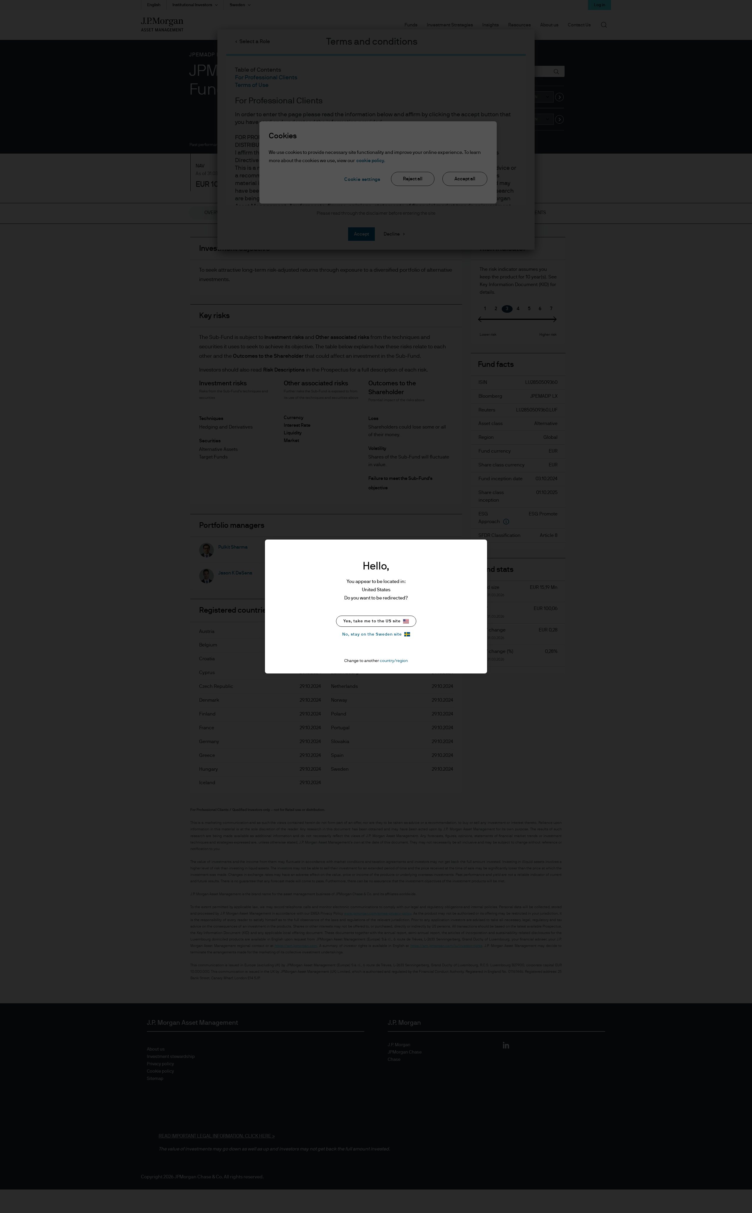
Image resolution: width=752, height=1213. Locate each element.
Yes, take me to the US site (372, 621)
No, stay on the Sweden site (372, 634)
